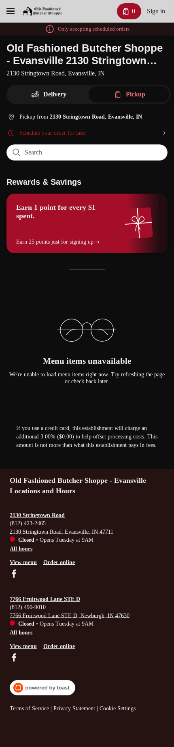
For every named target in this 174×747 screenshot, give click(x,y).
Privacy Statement (74, 708)
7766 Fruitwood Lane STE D (45, 599)
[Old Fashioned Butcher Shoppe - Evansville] (42, 11)
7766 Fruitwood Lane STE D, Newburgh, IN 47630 (69, 615)
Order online (59, 562)
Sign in (156, 11)
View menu (23, 562)
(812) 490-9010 (28, 607)
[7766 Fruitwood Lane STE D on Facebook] (14, 658)
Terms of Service (29, 708)
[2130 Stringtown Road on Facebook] (14, 575)
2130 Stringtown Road (37, 515)
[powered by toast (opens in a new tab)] (42, 688)
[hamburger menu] (10, 11)
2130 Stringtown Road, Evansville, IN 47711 (61, 531)
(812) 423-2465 (28, 523)
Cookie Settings (118, 708)
